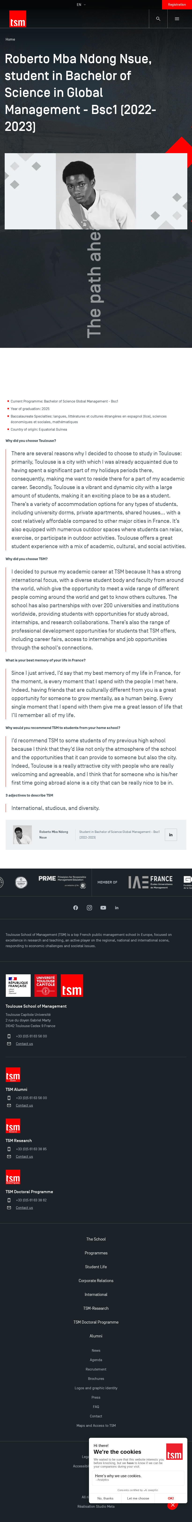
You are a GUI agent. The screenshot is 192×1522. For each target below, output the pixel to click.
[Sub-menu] (177, 18)
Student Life (96, 1266)
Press (96, 1397)
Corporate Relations (96, 1280)
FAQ (96, 1407)
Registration (177, 5)
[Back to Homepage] (17, 18)
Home (10, 39)
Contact (96, 1416)
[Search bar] (158, 18)
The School (96, 1239)
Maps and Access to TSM (96, 1425)
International (96, 1294)
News (96, 1350)
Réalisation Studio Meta (96, 1506)
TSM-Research (96, 1308)
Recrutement (96, 1369)
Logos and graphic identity (96, 1388)
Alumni (96, 1336)
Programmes (96, 1253)
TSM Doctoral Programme (96, 1322)
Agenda (96, 1360)
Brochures (96, 1379)
